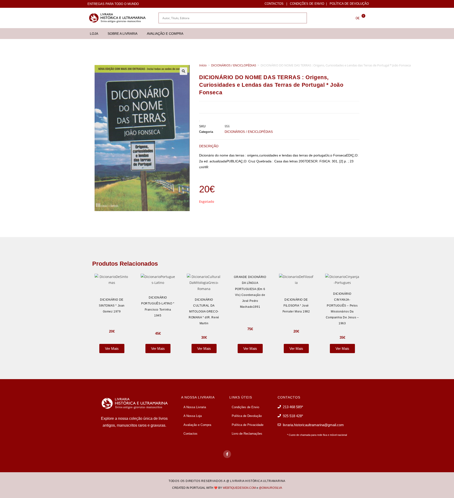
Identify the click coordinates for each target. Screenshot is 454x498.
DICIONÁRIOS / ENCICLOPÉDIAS (233, 65)
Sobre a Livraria (122, 33)
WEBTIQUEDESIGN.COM (239, 487)
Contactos (274, 3)
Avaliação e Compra (165, 33)
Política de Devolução (349, 3)
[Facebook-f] (227, 454)
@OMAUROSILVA (270, 487)
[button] (183, 71)
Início (203, 65)
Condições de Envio (307, 3)
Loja (94, 33)
